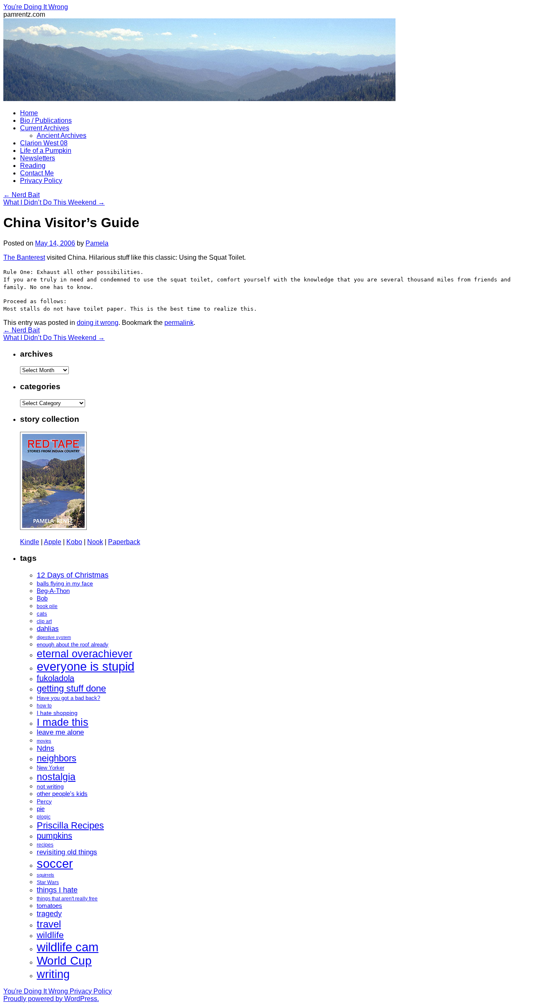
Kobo (74, 541)
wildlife (50, 935)
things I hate (57, 890)
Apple (52, 541)
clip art (44, 621)
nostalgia (56, 776)
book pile (47, 606)
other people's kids (62, 794)
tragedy (49, 914)
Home (29, 113)
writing (53, 974)
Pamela (97, 243)
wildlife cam (67, 947)
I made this (62, 722)
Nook (95, 541)
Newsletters (37, 158)
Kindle (29, 541)
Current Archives (44, 128)
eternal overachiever (84, 653)
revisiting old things (67, 852)
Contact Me (37, 173)
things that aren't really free (67, 898)
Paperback (124, 541)
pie (41, 809)
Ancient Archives (61, 135)
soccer (55, 863)
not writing (50, 786)
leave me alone (60, 732)
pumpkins (54, 835)
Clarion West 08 (44, 143)
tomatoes (49, 905)
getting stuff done (71, 688)
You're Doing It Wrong (35, 6)
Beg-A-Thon (53, 591)
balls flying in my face (65, 583)
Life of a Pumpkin (45, 150)
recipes (45, 844)
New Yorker (50, 768)
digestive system (54, 637)
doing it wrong (97, 322)
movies (44, 740)
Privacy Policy (41, 180)
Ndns (45, 748)
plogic (43, 816)
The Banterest (24, 257)
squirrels (45, 874)
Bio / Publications (46, 120)
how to (44, 706)
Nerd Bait (21, 194)
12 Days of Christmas (72, 575)
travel (49, 924)
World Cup (64, 960)
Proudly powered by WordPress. (51, 998)
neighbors (56, 758)
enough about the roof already (72, 644)
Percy (44, 801)
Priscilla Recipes (70, 825)
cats (42, 614)
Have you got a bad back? (68, 698)
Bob (42, 598)
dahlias (48, 629)
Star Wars (48, 882)
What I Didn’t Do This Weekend (54, 202)
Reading (32, 165)
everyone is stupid (85, 666)
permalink (179, 322)
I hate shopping (57, 713)
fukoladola (55, 678)
